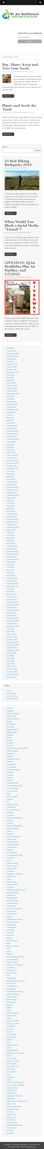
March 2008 (11, 666)
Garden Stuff (11, 868)
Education (10, 815)
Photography (11, 978)
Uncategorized (12, 1088)
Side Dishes (11, 1026)
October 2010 (12, 607)
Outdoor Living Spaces (15, 965)
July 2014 (10, 501)
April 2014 (10, 509)
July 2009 (10, 629)
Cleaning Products (13, 759)
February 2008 (12, 669)
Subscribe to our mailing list (30, 33)
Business (10, 745)
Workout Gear (12, 1128)
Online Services (12, 962)
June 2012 (10, 567)
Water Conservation (14, 1106)
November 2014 (12, 490)
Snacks (9, 1032)
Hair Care (10, 887)
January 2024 (12, 351)
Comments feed (12, 696)
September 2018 (13, 394)
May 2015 (10, 474)
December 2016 (12, 431)
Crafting (10, 780)
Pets (8, 975)
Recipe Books (12, 997)
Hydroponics (11, 911)
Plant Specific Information (16, 981)
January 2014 (12, 516)
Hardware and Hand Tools (16, 890)
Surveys (10, 1056)
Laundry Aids (11, 927)
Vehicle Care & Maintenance (17, 1101)
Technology (11, 1069)
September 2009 (13, 626)
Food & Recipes (12, 842)
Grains (9, 879)
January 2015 (12, 484)
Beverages (11, 727)
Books (9, 737)
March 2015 (11, 479)
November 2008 (12, 645)
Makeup (10, 938)
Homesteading (12, 903)
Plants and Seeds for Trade (19, 107)
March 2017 (11, 423)
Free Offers (11, 858)
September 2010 (13, 610)
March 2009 (11, 634)
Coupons (10, 775)
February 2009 (12, 637)
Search (4, 147)
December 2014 (12, 487)
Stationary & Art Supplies (15, 1053)
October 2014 (12, 492)
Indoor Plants (11, 914)
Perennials (10, 967)
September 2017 (13, 410)
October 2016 (12, 436)
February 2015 (12, 482)
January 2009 (12, 639)
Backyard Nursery (13, 719)
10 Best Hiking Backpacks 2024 (18, 163)
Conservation (11, 767)
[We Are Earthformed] (22, 13)
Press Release (12, 986)
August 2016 (11, 442)
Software (10, 1039)
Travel (9, 1080)
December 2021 (12, 356)
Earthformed (11, 807)
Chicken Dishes (12, 751)
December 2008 (12, 642)
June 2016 (10, 444)
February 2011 (12, 597)
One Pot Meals (12, 959)
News (9, 951)
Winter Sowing (12, 1122)
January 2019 (12, 388)
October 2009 (12, 623)
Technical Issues (13, 1066)
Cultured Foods (12, 783)
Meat (8, 943)
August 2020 (11, 359)
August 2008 (11, 653)
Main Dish (10, 935)
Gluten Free (11, 876)
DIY (8, 802)
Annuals (10, 708)
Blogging (10, 735)
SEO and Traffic (12, 1021)
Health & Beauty (12, 892)
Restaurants (11, 1002)
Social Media (11, 1034)
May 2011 (10, 591)
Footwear (10, 850)
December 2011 (12, 583)
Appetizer (10, 711)
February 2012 (12, 578)
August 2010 (11, 613)
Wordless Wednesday (14, 1125)
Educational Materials (14, 818)
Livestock (10, 933)
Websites (10, 1112)
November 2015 (12, 463)
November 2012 (12, 554)
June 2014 (10, 503)
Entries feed (11, 693)
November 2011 (12, 586)
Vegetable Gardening (14, 1096)
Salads (9, 1007)
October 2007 (12, 677)
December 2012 (12, 551)
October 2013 (12, 525)
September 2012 (13, 559)
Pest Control (11, 973)
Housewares (11, 906)
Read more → (8, 96)
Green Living (11, 882)
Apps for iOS (11, 716)
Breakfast (10, 743)
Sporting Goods (12, 1050)
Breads (9, 740)
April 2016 (10, 450)
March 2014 (11, 511)
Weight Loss (11, 1117)
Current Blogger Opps (15, 786)
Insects (9, 917)
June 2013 (10, 535)
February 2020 (12, 364)
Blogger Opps (12, 732)
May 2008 (10, 661)
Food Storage (12, 847)
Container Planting (13, 769)
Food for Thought (13, 844)
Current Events (12, 791)
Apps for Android (13, 713)
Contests (10, 772)
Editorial (10, 812)
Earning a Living (12, 804)
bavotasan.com (31, 1147)
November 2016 (12, 434)
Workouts (10, 1130)
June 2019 (10, 375)
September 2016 (13, 439)
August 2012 (11, 562)
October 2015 (12, 466)
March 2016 (11, 452)
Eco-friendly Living (13, 810)
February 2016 (12, 455)
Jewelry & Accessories (15, 919)
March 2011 (11, 594)
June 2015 (10, 471)
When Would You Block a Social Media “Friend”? (21, 225)
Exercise (10, 823)
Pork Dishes (11, 983)
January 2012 (12, 581)
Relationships (11, 999)
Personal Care (12, 970)
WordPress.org (12, 699)
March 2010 (11, 615)
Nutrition (10, 954)
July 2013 (10, 533)
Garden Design (12, 863)
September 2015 (13, 468)
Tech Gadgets (12, 1064)
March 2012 (11, 575)
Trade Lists (11, 1077)
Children (10, 756)
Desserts (10, 799)
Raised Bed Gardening (15, 991)
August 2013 (11, 530)
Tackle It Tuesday (13, 1061)
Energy (9, 820)
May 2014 (10, 506)
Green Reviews (12, 884)
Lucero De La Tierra (9, 71)
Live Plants (11, 930)
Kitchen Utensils (12, 922)
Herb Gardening (12, 901)
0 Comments (31, 112)
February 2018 (12, 404)
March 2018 (11, 402)
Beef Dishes (11, 724)
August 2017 (11, 412)
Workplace (10, 1133)
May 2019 (10, 378)
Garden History (12, 866)
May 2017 (10, 418)
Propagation (11, 989)
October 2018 (12, 391)
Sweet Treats (11, 1058)
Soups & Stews (12, 1045)
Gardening (10, 871)
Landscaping (11, 925)
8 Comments (30, 71)
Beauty (9, 721)
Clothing (10, 761)
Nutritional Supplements (15, 957)
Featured (10, 834)
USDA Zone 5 (12, 1090)
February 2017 (12, 426)
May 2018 (10, 396)
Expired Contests (13, 828)
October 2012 (12, 557)
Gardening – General (14, 874)
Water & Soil (11, 1104)
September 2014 (13, 495)
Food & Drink (11, 839)
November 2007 (12, 674)
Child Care (10, 754)
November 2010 (12, 605)
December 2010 (12, 602)
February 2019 (12, 386)
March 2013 (11, 543)
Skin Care (10, 1029)
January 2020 (12, 367)
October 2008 (12, 648)
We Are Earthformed (21, 1144)
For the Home (12, 852)
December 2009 (12, 618)
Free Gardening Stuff (14, 855)
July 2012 (10, 565)
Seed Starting (12, 1015)
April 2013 (10, 541)
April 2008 (10, 664)
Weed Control (12, 1114)
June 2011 (10, 589)
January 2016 (12, 458)
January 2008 (12, 672)
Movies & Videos (13, 946)
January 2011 (12, 599)
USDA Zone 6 (12, 1093)
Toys (8, 1074)
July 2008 (10, 656)
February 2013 (12, 546)
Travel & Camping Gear (15, 1082)
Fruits (9, 860)
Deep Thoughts (12, 796)
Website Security (13, 1109)
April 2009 (10, 631)
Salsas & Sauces (13, 1013)
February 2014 (12, 514)
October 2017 (12, 407)
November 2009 (12, 621)
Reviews (10, 1005)
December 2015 (12, 460)
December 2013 (12, 519)
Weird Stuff (11, 1120)
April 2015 (10, 476)
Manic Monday (12, 941)
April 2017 (10, 420)
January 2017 (12, 428)
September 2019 (13, 372)
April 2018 (10, 399)
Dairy (9, 794)
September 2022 (13, 353)
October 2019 (12, 369)
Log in (9, 691)
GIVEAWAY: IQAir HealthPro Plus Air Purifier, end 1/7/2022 (20, 268)
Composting (11, 764)
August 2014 (11, 498)
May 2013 (10, 538)
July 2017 (10, 415)
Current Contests (13, 788)
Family (9, 831)
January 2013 (12, 549)
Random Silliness (13, 994)
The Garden (11, 1072)
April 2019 (10, 380)
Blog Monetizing (12, 729)
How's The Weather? (14, 909)
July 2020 (10, 361)
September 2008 (13, 650)
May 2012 (10, 570)
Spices (9, 1048)
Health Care (11, 895)
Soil (8, 1042)
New (8, 949)
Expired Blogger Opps (15, 826)
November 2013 (12, 522)
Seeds (9, 1018)
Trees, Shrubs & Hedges (15, 1085)
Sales (9, 1010)
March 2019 (11, 383)
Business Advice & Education (17, 748)
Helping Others (12, 898)
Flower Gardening (13, 836)
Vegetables (11, 1098)
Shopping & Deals (13, 1024)
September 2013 (13, 527)
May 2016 (10, 447)
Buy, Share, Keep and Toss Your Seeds (20, 66)
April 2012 (10, 573)
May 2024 (10, 348)
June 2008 (10, 658)
